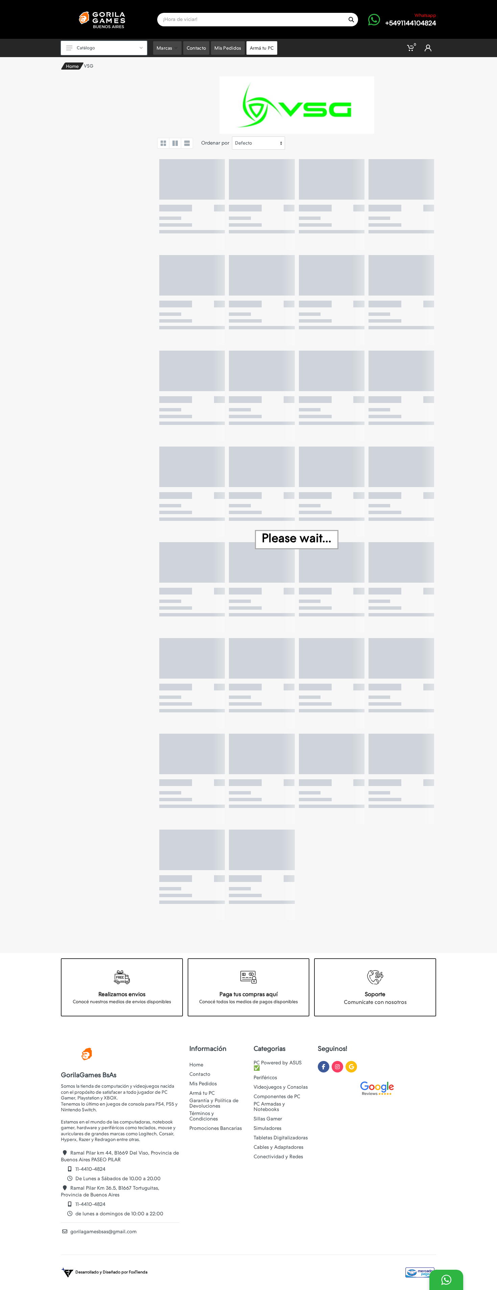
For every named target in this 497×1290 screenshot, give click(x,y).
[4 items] (163, 143)
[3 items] (175, 143)
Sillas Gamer (268, 1118)
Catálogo (86, 47)
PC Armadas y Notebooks (269, 1106)
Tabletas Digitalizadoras (281, 1137)
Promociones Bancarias (215, 1128)
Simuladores (267, 1128)
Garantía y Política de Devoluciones (213, 1103)
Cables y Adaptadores (278, 1147)
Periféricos (265, 1077)
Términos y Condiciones (203, 1116)
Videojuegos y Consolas (281, 1087)
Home (72, 66)
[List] (187, 143)
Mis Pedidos (203, 1083)
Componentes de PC (277, 1096)
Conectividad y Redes (278, 1156)
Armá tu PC (202, 1093)
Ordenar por (215, 143)
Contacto (199, 1074)
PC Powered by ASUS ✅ (278, 1065)
